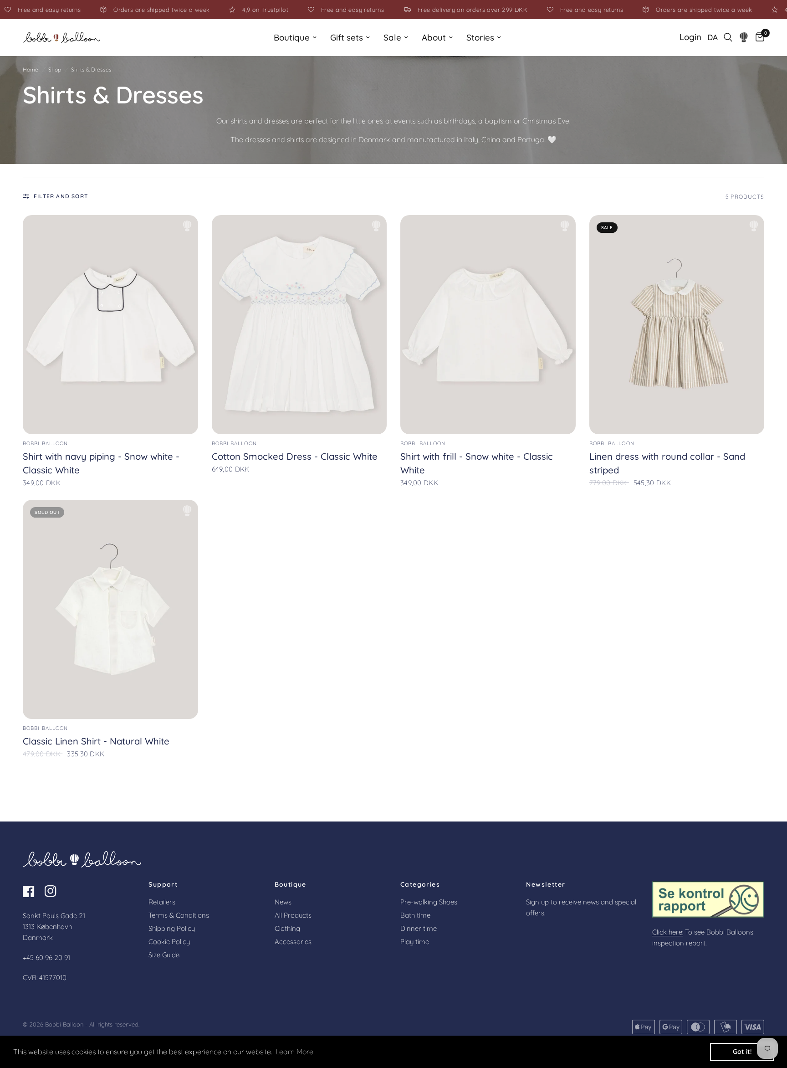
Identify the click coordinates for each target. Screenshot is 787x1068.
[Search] (728, 37)
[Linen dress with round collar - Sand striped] (677, 324)
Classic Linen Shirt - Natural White (96, 741)
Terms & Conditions (178, 915)
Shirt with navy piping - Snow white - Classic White (101, 463)
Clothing (287, 928)
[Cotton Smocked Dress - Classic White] (299, 324)
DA (712, 37)
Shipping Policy (171, 928)
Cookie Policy (169, 941)
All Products (293, 915)
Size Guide (163, 954)
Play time (414, 941)
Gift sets (346, 37)
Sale (392, 37)
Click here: (667, 932)
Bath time (415, 915)
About (434, 37)
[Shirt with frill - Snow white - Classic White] (488, 324)
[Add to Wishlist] (187, 226)
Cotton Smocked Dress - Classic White (295, 456)
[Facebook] (33, 891)
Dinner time (418, 928)
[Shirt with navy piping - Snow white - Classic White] (110, 324)
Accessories (293, 941)
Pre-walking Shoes (428, 902)
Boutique (292, 37)
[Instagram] (55, 891)
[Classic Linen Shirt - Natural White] (110, 609)
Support (163, 884)
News (283, 902)
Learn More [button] (294, 1051)
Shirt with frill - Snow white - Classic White (476, 463)
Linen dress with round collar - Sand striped (667, 463)
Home (30, 69)
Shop (54, 69)
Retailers (161, 902)
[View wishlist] (744, 37)
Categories (420, 884)
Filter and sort (61, 196)
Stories (480, 37)
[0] (757, 37)
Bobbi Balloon (45, 443)
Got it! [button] (742, 1051)
